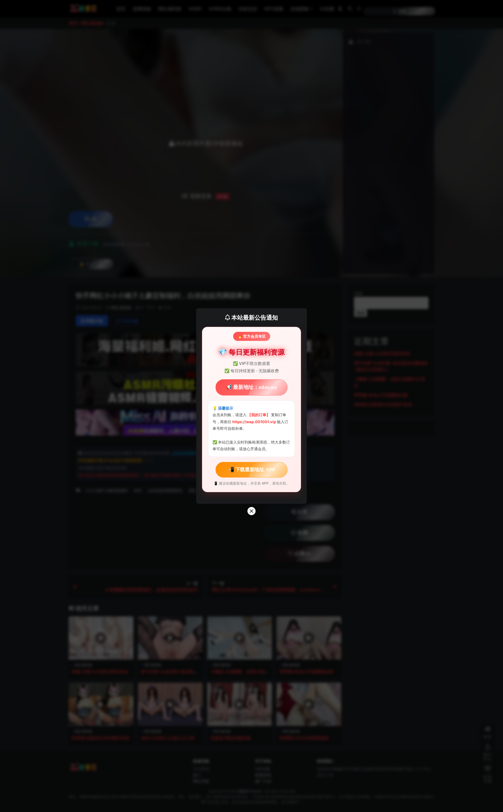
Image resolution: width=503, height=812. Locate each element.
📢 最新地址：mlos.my (251, 387)
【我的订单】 (258, 414)
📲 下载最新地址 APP (251, 469)
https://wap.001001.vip (254, 421)
